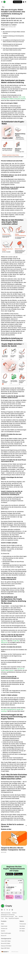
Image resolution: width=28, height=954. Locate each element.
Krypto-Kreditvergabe (6, 933)
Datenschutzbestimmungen (7, 916)
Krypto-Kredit (4, 926)
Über (16, 916)
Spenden (3, 930)
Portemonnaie (23, 923)
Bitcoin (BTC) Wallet (5, 943)
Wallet (2, 923)
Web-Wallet (22, 926)
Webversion (4, 642)
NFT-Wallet (22, 930)
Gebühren (14, 912)
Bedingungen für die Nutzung (7, 914)
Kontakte (21, 916)
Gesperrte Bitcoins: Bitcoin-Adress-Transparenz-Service (13, 849)
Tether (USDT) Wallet (6, 941)
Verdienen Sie (4, 928)
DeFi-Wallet (22, 928)
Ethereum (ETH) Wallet (6, 945)
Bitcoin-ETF (3, 935)
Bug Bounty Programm (14, 918)
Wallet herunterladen (5, 912)
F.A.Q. (2, 918)
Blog (6, 918)
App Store (4, 640)
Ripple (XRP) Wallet (5, 948)
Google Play (15, 640)
